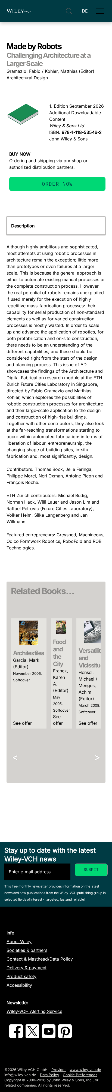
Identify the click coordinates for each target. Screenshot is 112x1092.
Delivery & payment (26, 967)
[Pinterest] (65, 1036)
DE (85, 11)
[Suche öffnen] (69, 11)
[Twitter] (32, 1036)
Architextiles (28, 653)
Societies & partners (27, 950)
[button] (100, 10)
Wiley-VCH (19, 10)
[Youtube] (48, 1036)
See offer (22, 723)
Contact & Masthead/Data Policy (40, 959)
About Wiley (19, 941)
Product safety (21, 976)
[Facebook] (16, 1036)
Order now (57, 183)
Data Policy (49, 1075)
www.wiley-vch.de (85, 1069)
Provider (58, 1069)
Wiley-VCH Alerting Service (34, 1011)
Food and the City (59, 652)
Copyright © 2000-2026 (24, 1080)
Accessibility (19, 985)
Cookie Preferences (80, 1075)
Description (23, 225)
